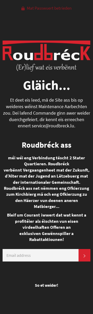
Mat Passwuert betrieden (49, 8)
